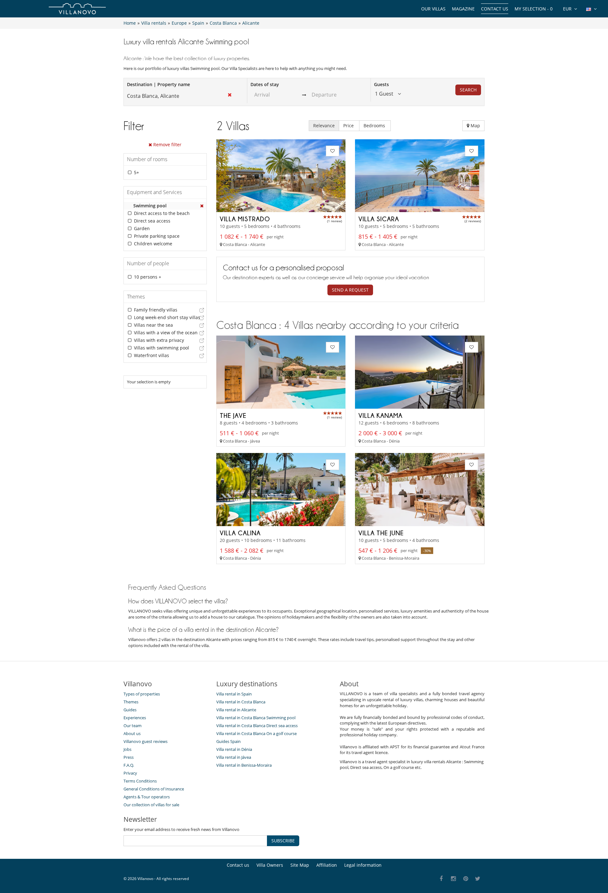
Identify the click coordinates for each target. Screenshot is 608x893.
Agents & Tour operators (147, 797)
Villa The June (381, 532)
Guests (381, 84)
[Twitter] (478, 879)
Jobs (127, 749)
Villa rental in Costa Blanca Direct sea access (257, 725)
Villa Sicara (378, 218)
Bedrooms (375, 126)
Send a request (350, 290)
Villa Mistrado (245, 218)
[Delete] (202, 206)
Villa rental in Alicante (236, 710)
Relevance (324, 126)
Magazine (463, 9)
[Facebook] (441, 879)
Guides (130, 710)
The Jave (233, 415)
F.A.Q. (129, 765)
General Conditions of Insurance (154, 789)
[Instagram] (453, 879)
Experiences (135, 717)
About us (132, 733)
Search (468, 90)
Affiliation (326, 865)
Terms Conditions (140, 781)
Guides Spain (228, 741)
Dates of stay (264, 84)
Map (474, 126)
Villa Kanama (380, 415)
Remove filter (166, 144)
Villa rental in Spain (234, 694)
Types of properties (142, 694)
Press (129, 757)
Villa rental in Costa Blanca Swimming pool (255, 717)
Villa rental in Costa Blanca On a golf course (256, 733)
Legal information (363, 865)
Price (349, 126)
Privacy (130, 773)
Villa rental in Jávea (233, 757)
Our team (133, 725)
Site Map (299, 865)
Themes (131, 702)
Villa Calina (240, 532)
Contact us (494, 9)
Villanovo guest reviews (146, 741)
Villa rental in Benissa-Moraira (244, 765)
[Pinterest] (465, 879)
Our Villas (433, 9)
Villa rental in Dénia (234, 749)
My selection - (534, 9)
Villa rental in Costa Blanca (240, 702)
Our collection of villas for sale (151, 805)
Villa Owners (269, 865)
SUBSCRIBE (283, 841)
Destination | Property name (158, 84)
